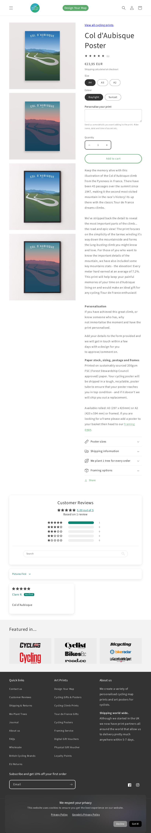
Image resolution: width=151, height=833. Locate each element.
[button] (11, 8)
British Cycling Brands (22, 756)
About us (14, 731)
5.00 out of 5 (85, 510)
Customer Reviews (20, 697)
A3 (102, 82)
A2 (115, 82)
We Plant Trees (18, 714)
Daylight (94, 97)
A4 (90, 82)
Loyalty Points (63, 756)
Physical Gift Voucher (67, 747)
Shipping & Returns (20, 706)
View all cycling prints (99, 25)
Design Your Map (75, 8)
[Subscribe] (71, 784)
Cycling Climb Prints (66, 706)
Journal (14, 722)
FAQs (12, 739)
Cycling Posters (63, 722)
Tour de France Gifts (66, 714)
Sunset (113, 97)
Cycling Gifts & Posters (67, 697)
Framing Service (63, 731)
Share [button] (92, 480)
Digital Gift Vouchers (66, 739)
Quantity (89, 137)
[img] (21, 589)
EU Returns (15, 764)
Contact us (15, 689)
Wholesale (15, 747)
